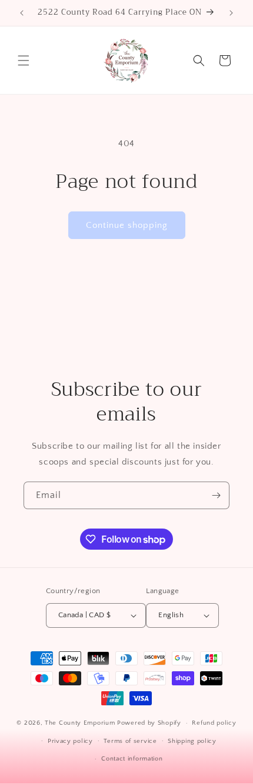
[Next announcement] (231, 13)
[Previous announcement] (22, 13)
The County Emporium (81, 722)
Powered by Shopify (149, 722)
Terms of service (130, 741)
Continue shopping (127, 225)
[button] (23, 60)
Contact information (131, 758)
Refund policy (214, 722)
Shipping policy (192, 741)
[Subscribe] (216, 495)
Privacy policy (70, 741)
